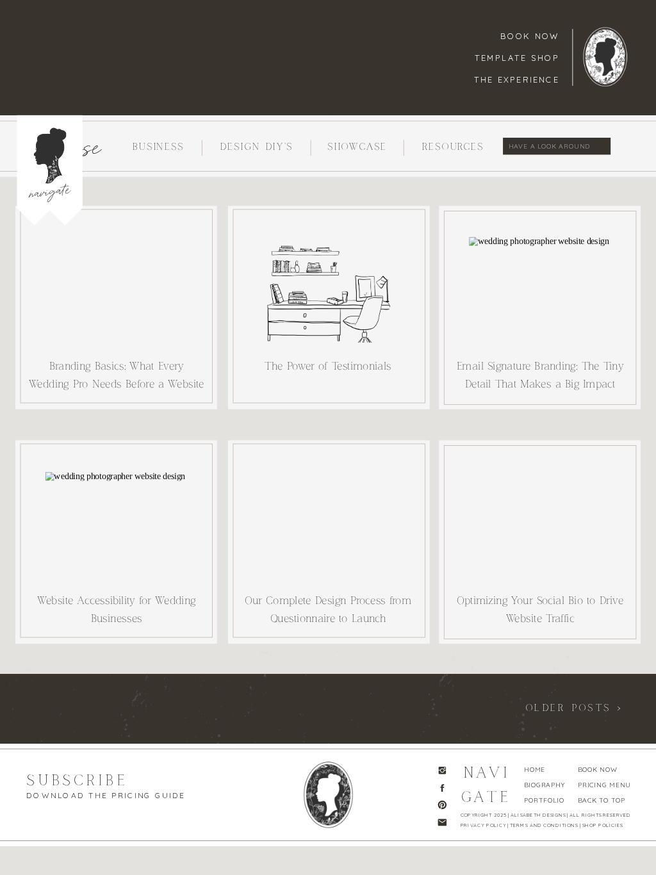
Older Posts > (574, 708)
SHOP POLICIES (602, 825)
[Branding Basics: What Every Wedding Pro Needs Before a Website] (116, 290)
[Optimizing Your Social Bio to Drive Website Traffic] (540, 524)
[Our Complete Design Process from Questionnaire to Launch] (329, 524)
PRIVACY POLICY (483, 825)
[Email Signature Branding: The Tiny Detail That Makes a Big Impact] (540, 289)
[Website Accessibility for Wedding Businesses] (116, 524)
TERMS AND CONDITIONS (544, 825)
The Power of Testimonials (328, 366)
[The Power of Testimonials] (329, 290)
